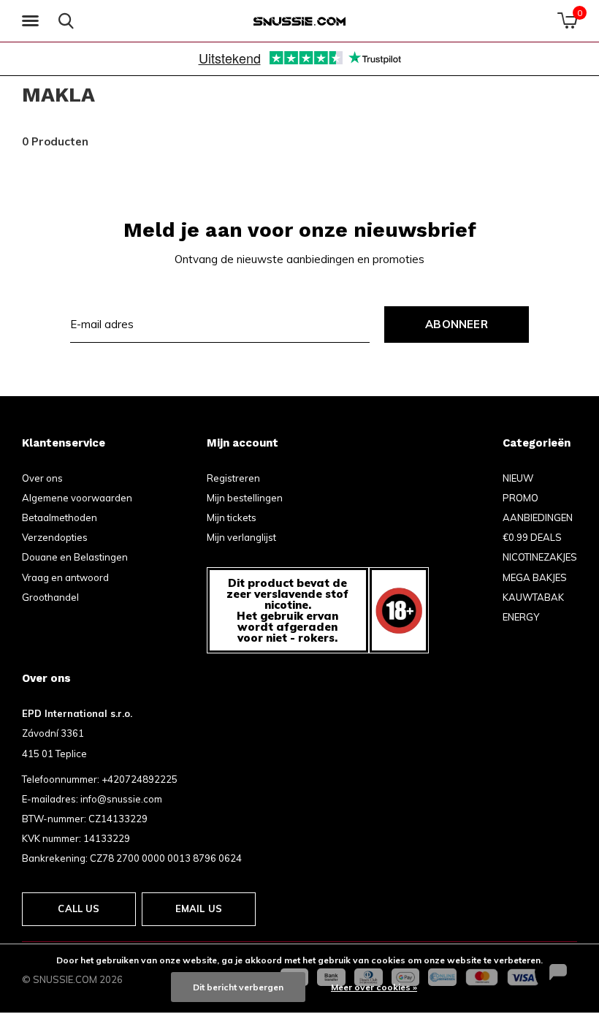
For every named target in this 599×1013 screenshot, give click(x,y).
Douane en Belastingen (75, 557)
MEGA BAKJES (535, 577)
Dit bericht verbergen (238, 987)
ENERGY (521, 617)
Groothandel (50, 597)
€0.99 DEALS (532, 537)
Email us (198, 908)
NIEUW (518, 478)
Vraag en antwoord (65, 577)
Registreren (233, 478)
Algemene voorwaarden (77, 498)
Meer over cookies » (374, 987)
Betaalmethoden (59, 517)
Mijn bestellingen (245, 498)
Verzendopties (55, 537)
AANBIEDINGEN (538, 517)
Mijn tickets (231, 517)
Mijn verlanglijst (241, 537)
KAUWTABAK (533, 597)
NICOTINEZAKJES (540, 557)
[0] (567, 20)
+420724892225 (140, 779)
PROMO (520, 498)
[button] (33, 21)
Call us (78, 908)
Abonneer (456, 324)
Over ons (42, 478)
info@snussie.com (121, 799)
